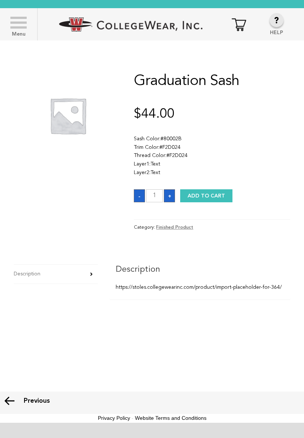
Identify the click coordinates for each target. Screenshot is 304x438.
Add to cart (206, 196)
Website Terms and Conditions (170, 418)
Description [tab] (27, 274)
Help (276, 32)
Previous (37, 401)
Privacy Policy (114, 418)
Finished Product (174, 227)
